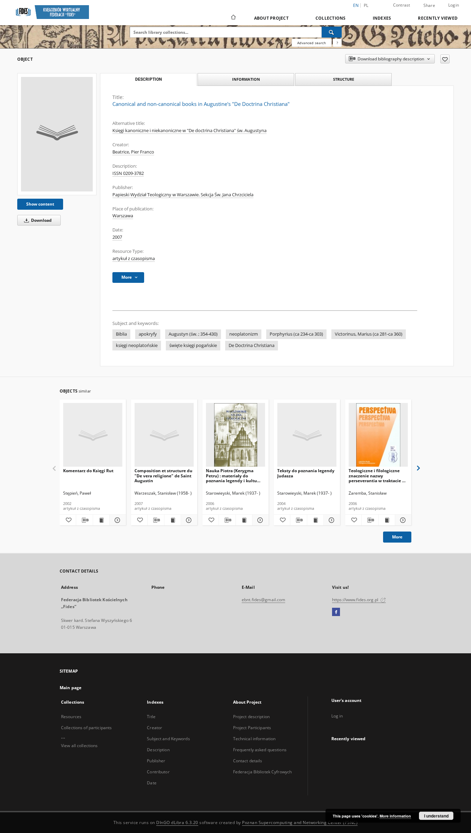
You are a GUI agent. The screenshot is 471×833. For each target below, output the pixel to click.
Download (41, 220)
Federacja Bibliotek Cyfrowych (262, 772)
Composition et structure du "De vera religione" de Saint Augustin (163, 475)
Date (151, 783)
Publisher (156, 761)
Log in (337, 716)
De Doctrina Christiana (251, 345)
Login (453, 5)
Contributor (158, 772)
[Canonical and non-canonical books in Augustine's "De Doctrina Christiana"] (57, 134)
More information (395, 816)
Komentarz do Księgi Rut (88, 471)
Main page (70, 688)
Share (429, 5)
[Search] (332, 32)
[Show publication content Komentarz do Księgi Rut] (101, 520)
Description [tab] (148, 79)
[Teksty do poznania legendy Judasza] (307, 435)
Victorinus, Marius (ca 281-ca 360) (368, 334)
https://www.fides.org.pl (355, 600)
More (397, 537)
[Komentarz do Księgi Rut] (92, 435)
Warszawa (122, 216)
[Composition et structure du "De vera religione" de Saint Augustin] (164, 435)
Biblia (121, 334)
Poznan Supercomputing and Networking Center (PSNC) (300, 822)
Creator (154, 728)
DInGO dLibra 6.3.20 (177, 822)
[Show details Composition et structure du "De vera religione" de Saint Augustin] (188, 520)
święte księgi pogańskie (193, 345)
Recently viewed (438, 18)
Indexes (382, 18)
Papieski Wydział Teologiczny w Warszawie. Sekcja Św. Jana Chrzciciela (182, 195)
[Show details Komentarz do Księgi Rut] (117, 520)
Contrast (401, 5)
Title (151, 717)
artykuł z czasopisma (133, 258)
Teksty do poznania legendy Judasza (305, 473)
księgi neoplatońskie (137, 345)
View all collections (79, 745)
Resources (71, 717)
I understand (436, 816)
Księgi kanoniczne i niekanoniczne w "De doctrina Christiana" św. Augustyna (189, 130)
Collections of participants (86, 728)
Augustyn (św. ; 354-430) (193, 334)
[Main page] (233, 18)
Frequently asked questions (260, 750)
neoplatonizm (243, 334)
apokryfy (148, 334)
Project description (251, 717)
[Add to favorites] (445, 58)
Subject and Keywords (168, 739)
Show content (40, 204)
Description (158, 750)
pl (366, 5)
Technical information (254, 739)
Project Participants (252, 728)
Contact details (247, 761)
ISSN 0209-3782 (128, 173)
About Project (271, 18)
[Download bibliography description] (84, 520)
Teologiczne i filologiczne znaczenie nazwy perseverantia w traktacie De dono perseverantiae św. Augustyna (378, 475)
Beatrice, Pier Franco (133, 152)
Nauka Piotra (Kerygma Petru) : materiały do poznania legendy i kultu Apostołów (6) (231, 475)
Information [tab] (246, 79)
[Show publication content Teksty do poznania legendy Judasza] (315, 520)
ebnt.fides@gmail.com (263, 600)
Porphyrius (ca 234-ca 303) (296, 334)
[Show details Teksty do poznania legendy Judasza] (331, 520)
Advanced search (311, 42)
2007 (117, 237)
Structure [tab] (343, 79)
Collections (330, 18)
